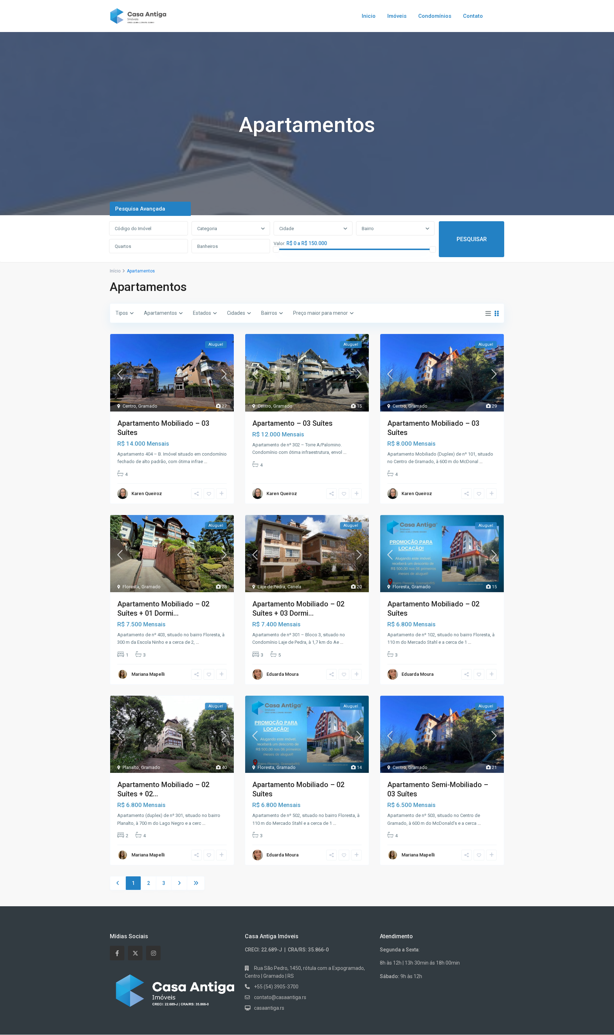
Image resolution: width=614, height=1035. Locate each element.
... (205, 461)
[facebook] (117, 953)
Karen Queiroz (146, 493)
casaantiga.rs (269, 1008)
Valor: (279, 243)
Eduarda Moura (282, 674)
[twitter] (135, 953)
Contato (473, 16)
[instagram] (153, 953)
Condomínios (434, 16)
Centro (129, 406)
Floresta (131, 586)
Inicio (369, 16)
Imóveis (396, 16)
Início (115, 271)
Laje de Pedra (271, 586)
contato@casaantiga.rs (280, 997)
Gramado (147, 406)
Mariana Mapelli (148, 674)
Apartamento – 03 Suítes (292, 423)
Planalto (131, 767)
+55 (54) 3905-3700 (276, 986)
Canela (294, 586)
